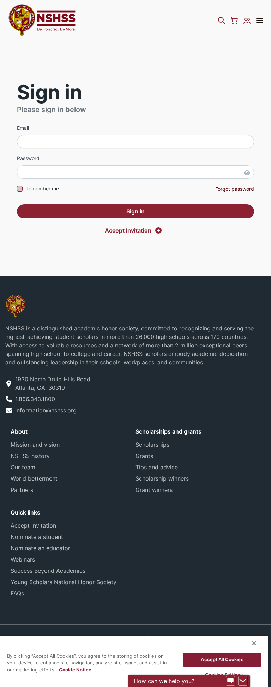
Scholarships (152, 444)
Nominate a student (37, 536)
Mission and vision (35, 444)
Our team (23, 467)
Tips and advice (157, 467)
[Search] (221, 20)
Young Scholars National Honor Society (63, 582)
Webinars (23, 559)
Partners (22, 489)
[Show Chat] (230, 681)
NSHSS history (30, 455)
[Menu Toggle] (259, 20)
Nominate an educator (40, 548)
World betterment (34, 478)
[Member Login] (247, 20)
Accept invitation (33, 525)
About (19, 431)
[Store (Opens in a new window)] (234, 20)
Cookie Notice (75, 670)
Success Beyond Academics (48, 570)
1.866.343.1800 (35, 399)
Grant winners (154, 489)
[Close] (254, 643)
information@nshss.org (46, 410)
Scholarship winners (162, 478)
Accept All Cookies (222, 659)
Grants (144, 455)
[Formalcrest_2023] (15, 306)
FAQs (17, 593)
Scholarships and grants (168, 431)
